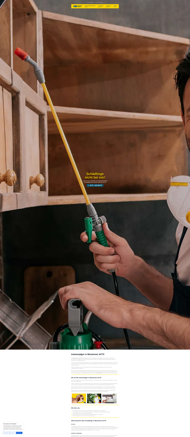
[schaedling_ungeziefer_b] (94, 398)
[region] (13, 428)
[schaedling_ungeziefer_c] (109, 398)
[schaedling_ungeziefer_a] (79, 398)
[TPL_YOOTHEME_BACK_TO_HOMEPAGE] (77, 6)
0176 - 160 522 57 (100, 2)
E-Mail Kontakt (91, 2)
